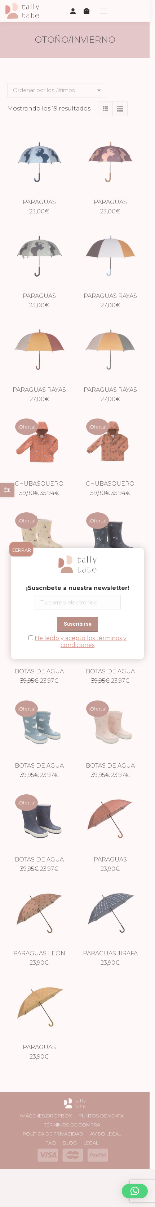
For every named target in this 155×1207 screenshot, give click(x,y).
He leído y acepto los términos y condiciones (81, 641)
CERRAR (21, 550)
